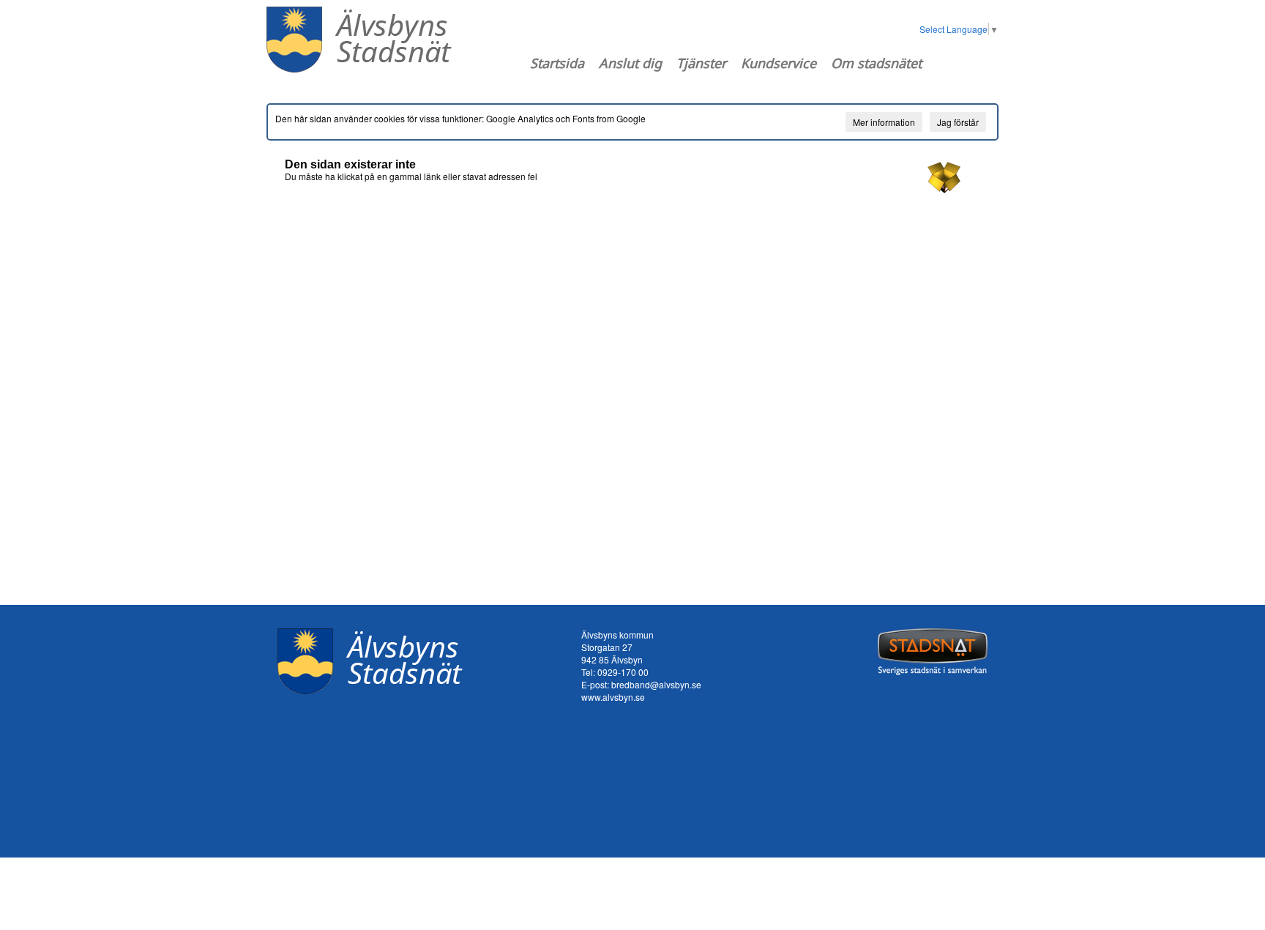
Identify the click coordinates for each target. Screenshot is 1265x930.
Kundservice (778, 63)
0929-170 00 (623, 672)
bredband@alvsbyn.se (656, 684)
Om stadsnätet (876, 63)
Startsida (557, 63)
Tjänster (701, 63)
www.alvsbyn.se (613, 697)
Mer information (884, 122)
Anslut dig (630, 63)
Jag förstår (958, 122)
